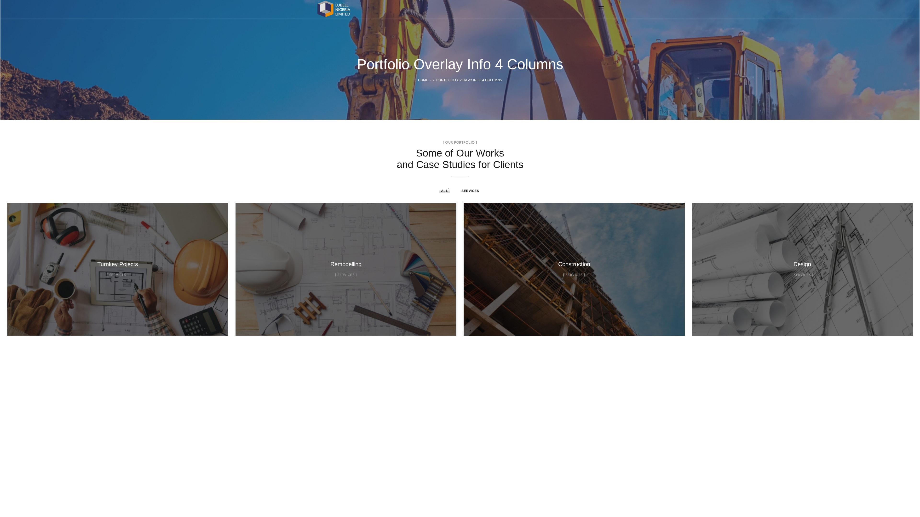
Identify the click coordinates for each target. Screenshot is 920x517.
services (470, 191)
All (444, 191)
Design (802, 264)
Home (423, 80)
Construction (574, 264)
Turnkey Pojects (117, 264)
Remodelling (346, 264)
